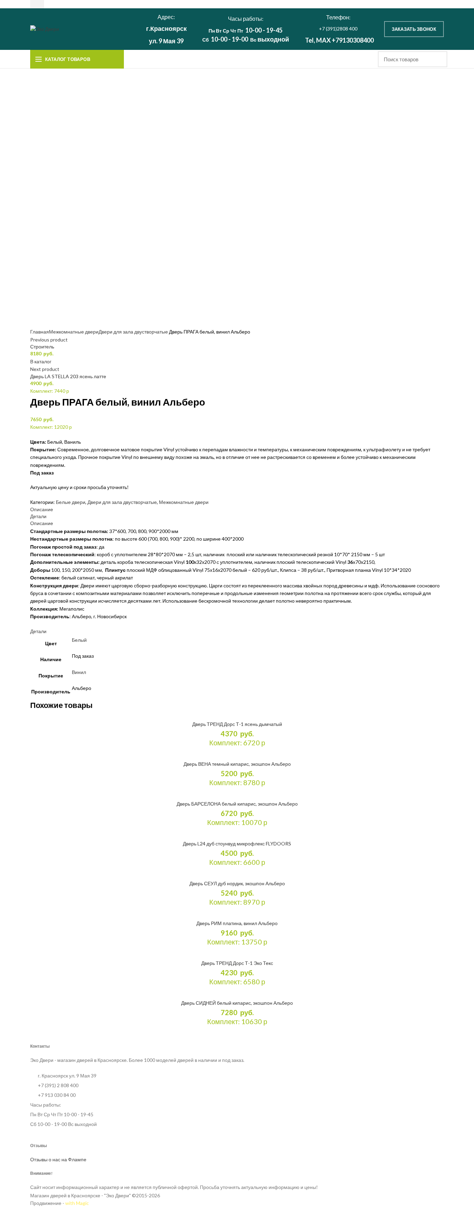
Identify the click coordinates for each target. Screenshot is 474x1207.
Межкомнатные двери (74, 332)
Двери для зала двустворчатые (133, 332)
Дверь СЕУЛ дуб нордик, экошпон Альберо (237, 883)
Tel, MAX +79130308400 (339, 40)
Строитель (42, 346)
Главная (39, 332)
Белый (79, 640)
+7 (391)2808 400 (338, 29)
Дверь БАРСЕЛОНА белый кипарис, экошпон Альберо (237, 804)
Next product (44, 369)
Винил (79, 672)
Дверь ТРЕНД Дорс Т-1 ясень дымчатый (237, 724)
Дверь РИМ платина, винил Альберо (237, 923)
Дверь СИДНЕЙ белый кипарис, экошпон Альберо (237, 1003)
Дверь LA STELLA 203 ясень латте (68, 376)
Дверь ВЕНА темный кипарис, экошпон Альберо (237, 764)
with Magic (77, 1203)
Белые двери (70, 502)
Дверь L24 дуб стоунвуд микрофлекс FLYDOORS (237, 843)
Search (438, 59)
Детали (38, 516)
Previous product (49, 340)
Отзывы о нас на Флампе (58, 1159)
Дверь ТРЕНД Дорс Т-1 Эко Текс (237, 963)
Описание (41, 509)
